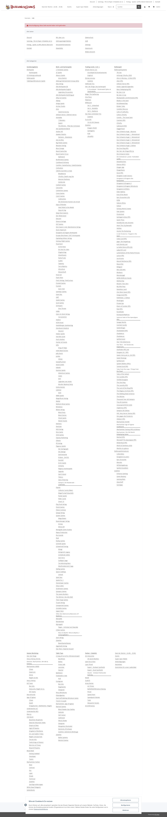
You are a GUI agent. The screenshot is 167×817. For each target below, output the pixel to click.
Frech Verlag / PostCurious (64, 280)
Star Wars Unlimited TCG (93, 114)
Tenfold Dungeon (122, 380)
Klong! (60, 549)
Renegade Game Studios (64, 529)
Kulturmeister (60, 387)
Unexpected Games (62, 605)
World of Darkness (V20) (124, 445)
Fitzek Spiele (62, 418)
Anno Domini (62, 78)
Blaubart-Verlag (61, 145)
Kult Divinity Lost (122, 244)
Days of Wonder (61, 204)
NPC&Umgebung (122, 465)
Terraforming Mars (64, 563)
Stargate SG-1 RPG (122, 352)
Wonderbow (60, 621)
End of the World (122, 194)
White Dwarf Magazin (34, 787)
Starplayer (32, 756)
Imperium (32, 672)
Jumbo (58, 356)
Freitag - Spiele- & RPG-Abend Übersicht (139, 2)
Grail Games (60, 303)
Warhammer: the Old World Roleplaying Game (126, 433)
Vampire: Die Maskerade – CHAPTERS (66, 484)
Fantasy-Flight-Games (63, 241)
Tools (89, 700)
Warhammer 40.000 (123, 422)
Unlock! (60, 574)
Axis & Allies (60, 140)
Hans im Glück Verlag (63, 314)
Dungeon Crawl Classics (124, 176)
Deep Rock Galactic (62, 213)
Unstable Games (61, 608)
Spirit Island (62, 474)
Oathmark (61, 718)
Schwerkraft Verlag (62, 546)
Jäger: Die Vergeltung (123, 241)
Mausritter (120, 264)
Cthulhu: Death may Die (66, 176)
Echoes (60, 524)
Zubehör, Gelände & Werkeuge (68, 732)
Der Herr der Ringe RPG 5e (125, 151)
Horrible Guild (60, 336)
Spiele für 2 (59, 580)
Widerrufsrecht (90, 52)
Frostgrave (59, 681)
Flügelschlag (62, 252)
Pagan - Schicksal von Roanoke (68, 627)
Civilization (59, 168)
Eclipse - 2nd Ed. (63, 457)
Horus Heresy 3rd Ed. (33, 659)
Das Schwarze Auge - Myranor (126, 131)
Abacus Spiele (60, 75)
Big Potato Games (61, 143)
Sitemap (87, 45)
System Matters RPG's (124, 363)
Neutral (60, 670)
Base (30, 765)
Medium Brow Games (63, 404)
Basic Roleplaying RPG (124, 89)
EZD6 (118, 200)
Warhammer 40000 (33, 666)
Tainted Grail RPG (122, 366)
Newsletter (59, 48)
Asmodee (59, 117)
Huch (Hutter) (60, 339)
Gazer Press (120, 220)
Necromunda (31, 694)
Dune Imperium (61, 230)
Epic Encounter (121, 459)
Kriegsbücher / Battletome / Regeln (40, 706)
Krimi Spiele (62, 463)
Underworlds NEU (32, 711)
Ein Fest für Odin (63, 249)
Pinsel (89, 692)
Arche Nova (62, 247)
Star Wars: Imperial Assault (65, 649)
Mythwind (61, 157)
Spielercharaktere (122, 468)
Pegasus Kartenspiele (65, 468)
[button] (145, 6)
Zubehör (58, 640)
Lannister (61, 667)
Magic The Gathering (92, 94)
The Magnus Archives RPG (125, 391)
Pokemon (88, 100)
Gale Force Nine (90, 662)
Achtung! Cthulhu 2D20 (124, 75)
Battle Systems (63, 737)
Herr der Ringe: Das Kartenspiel (95, 86)
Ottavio (58, 440)
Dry (30, 770)
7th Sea (119, 72)
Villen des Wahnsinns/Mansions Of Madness (67, 615)
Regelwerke (62, 687)
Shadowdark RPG (122, 331)
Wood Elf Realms (34, 748)
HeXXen (119, 228)
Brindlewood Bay (122, 103)
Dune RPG (120, 173)
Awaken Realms (61, 134)
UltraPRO (90, 136)
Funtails (58, 286)
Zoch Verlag (59, 637)
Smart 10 (61, 501)
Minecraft (61, 527)
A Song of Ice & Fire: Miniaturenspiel (68, 656)
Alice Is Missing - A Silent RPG (126, 78)
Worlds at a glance (123, 448)
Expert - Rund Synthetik (95, 670)
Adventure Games (64, 373)
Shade (31, 776)
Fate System (120, 211)
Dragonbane (121, 170)
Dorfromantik (62, 454)
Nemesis (59, 424)
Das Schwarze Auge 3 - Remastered (128, 140)
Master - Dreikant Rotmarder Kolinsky (96, 674)
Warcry (29, 714)
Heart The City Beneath (124, 225)
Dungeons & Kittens (123, 189)
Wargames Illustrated (65, 726)
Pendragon (120, 300)
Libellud (58, 390)
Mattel (58, 401)
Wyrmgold (59, 624)
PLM (88, 133)
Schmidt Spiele (61, 544)
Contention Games (62, 190)
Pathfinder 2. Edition (123, 298)
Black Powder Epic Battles (66, 709)
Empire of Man (34, 725)
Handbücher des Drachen (125, 223)
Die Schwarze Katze (123, 154)
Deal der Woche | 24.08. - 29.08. (125, 653)
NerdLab (59, 426)
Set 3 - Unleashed (93, 105)
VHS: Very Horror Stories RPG (126, 413)
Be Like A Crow (121, 95)
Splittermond (121, 339)
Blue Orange (60, 148)
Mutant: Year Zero (122, 284)
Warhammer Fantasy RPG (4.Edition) (128, 429)
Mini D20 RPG (121, 270)
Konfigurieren (125, 805)
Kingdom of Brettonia (36, 731)
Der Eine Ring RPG (122, 148)
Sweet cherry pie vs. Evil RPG (126, 355)
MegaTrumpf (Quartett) (65, 493)
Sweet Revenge (121, 358)
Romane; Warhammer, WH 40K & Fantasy (37, 663)
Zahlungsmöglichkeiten (63, 41)
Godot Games (60, 300)
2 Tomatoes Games (62, 70)
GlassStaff (120, 482)
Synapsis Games (61, 591)
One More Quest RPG (123, 292)
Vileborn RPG (121, 419)
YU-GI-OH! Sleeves (93, 122)
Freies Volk (61, 664)
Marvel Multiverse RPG (124, 261)
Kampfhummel (61, 362)
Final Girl (59, 275)
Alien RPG (120, 81)
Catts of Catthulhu (122, 112)
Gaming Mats (121, 479)
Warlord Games (61, 706)
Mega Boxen (62, 518)
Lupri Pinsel (89, 664)
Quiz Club (61, 289)
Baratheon (61, 659)
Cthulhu (119, 123)
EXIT (59, 379)
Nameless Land (122, 289)
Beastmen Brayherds (36, 720)
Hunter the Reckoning (124, 231)
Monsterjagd (121, 275)
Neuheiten (118, 664)
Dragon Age (120, 167)
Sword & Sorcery (63, 112)
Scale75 (87, 680)
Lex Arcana (120, 258)
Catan (60, 376)
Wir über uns (60, 37)
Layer (31, 773)
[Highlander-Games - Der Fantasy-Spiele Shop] (20, 7)
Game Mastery (121, 476)
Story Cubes (60, 586)
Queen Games (60, 515)
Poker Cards (62, 499)
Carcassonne (62, 317)
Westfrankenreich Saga (65, 566)
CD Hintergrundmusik (34, 75)
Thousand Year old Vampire (126, 399)
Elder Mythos (121, 192)
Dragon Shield (92, 128)
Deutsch (61, 331)
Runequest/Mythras (123, 314)
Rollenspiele (31, 78)
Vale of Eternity (63, 480)
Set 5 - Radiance (92, 111)
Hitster (60, 359)
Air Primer (90, 686)
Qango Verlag (60, 513)
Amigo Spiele (60, 103)
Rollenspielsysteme (120, 70)
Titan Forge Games (62, 600)
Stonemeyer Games (62, 583)
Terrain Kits (33, 739)
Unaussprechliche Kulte (124, 405)
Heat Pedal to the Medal (66, 207)
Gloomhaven (62, 255)
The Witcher (120, 396)
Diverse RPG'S (121, 164)
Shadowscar (120, 336)
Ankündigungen (120, 662)
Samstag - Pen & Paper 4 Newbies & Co (110, 2)
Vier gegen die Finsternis (125, 416)
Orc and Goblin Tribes (36, 734)
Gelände (61, 712)
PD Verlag (59, 443)
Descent (58, 218)
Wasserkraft (62, 272)
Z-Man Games (60, 630)
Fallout (119, 206)
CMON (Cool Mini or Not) (64, 171)
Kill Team (30, 683)
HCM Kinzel (59, 322)
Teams (31, 759)
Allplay (58, 101)
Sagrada (61, 471)
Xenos (31, 675)
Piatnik (58, 487)
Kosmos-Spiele (60, 370)
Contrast (32, 767)
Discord (92, 2)
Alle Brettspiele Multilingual (65, 95)
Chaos (31, 669)
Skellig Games (60, 569)
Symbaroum (120, 361)
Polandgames (60, 695)
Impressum (88, 48)
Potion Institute (61, 510)
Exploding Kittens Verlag (64, 238)
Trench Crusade (61, 701)
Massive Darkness (64, 179)
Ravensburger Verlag (62, 521)
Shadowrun (120, 333)
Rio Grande (59, 535)
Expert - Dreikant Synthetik (96, 667)
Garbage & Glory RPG (123, 217)
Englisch (90, 75)
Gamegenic (91, 131)
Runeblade (120, 312)
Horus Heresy (31, 680)
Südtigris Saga (63, 560)
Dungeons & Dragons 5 (124, 183)
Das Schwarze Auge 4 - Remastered (128, 143)
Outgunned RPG (122, 295)
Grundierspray (90, 706)
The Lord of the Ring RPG (125, 388)
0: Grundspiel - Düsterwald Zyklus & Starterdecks (99, 90)
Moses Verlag (60, 409)
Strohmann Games (62, 588)
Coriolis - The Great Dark (124, 117)
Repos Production (61, 532)
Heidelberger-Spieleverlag (64, 325)
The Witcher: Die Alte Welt (64, 597)
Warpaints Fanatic (93, 703)
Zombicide (61, 182)
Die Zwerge (62, 452)
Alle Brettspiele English (63, 89)
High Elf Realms (34, 728)
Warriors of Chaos (35, 745)
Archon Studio (60, 106)
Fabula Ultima (121, 203)
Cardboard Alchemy (62, 162)
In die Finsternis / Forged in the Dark (127, 235)
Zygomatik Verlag (61, 646)
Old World (30, 717)
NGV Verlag (59, 429)
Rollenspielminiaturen (121, 451)
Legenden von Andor (65, 381)
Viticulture (61, 269)
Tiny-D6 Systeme (122, 402)
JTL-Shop (157, 814)
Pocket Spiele (62, 496)
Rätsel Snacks (62, 421)
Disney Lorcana (90, 78)
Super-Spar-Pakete (121, 659)
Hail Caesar (62, 715)
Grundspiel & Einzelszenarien (97, 72)
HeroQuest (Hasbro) (62, 328)
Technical (32, 779)
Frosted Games (61, 283)
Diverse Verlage (61, 221)
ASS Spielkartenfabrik (63, 129)
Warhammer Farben (33, 762)
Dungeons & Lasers (123, 457)
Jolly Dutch (59, 353)
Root (57, 538)
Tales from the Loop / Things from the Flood (128, 370)
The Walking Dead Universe (125, 394)
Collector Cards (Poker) (65, 490)
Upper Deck (59, 611)
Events (117, 656)
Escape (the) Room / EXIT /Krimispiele (68, 235)
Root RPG (120, 309)
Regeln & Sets (33, 678)
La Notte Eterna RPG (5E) (124, 247)
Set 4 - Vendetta (92, 108)
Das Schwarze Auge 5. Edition (126, 145)
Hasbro (58, 320)
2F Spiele (59, 72)
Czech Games (60, 196)
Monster (119, 462)
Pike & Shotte (62, 720)
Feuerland (59, 244)
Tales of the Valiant (123, 374)
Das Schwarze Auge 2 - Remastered (128, 137)
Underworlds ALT (32, 708)
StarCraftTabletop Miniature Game (67, 698)
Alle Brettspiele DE (62, 86)
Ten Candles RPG (122, 377)
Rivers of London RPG (123, 306)
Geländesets (31, 790)
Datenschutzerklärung (41, 809)
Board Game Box (61, 151)
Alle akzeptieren (125, 800)
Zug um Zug (62, 210)
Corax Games (60, 193)
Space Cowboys (61, 572)
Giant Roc (59, 294)
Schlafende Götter (64, 555)
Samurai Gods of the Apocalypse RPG (127, 318)
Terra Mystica (62, 266)
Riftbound (88, 103)
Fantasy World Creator (124, 209)
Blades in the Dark (123, 101)
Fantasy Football (34, 753)
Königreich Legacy (64, 552)
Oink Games (60, 435)
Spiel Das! (59, 577)
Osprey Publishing (62, 438)
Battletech (59, 673)
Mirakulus (59, 407)
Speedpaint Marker (93, 697)
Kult (59, 678)
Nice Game (59, 432)
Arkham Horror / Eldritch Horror (66, 115)
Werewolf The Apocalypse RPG (126, 440)
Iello (57, 345)
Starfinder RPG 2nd (123, 349)
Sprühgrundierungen (36, 784)
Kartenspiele (33, 72)
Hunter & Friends (61, 342)
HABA (58, 311)
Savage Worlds (121, 322)
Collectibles (120, 454)
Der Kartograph (63, 449)
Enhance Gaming (122, 474)
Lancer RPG (120, 255)
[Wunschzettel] (149, 6)
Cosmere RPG (121, 120)
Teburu (60, 477)
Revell (87, 678)
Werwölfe (59, 619)
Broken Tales (121, 106)
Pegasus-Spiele (61, 446)
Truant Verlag (60, 603)
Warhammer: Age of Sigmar (65, 704)
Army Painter (89, 683)
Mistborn (120, 272)
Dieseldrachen (121, 162)
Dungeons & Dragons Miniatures (127, 186)
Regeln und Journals (35, 737)
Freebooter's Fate (61, 676)
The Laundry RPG (122, 385)
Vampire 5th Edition (123, 410)
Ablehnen (125, 810)
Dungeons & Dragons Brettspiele (66, 233)
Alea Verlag (59, 84)
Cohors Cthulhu (122, 115)
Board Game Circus (62, 154)
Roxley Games (60, 541)
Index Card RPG (122, 239)
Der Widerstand (61, 216)
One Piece (88, 97)
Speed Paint (91, 694)
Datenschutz (89, 37)
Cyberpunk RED (122, 126)
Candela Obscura (122, 109)
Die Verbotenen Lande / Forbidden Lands (128, 158)
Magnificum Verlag (62, 398)
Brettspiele (30, 70)
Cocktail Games (61, 185)
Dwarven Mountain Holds (37, 723)
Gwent (60, 123)
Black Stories (62, 415)
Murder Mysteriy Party (65, 384)
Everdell (60, 460)
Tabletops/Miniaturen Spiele (36, 81)
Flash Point (59, 277)
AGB (86, 41)
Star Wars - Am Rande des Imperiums (125, 346)
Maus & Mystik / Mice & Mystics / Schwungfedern (69, 634)
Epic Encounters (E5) (123, 197)
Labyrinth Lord (121, 250)
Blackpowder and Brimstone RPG (127, 98)
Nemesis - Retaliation (65, 137)
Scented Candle (122, 325)
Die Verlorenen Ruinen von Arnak (69, 202)
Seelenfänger (121, 328)
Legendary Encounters (65, 92)
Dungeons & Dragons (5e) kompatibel (125, 179)
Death (31, 703)
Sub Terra (61, 558)
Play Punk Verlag (61, 504)
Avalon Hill (59, 131)
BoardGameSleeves (64, 643)
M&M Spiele (60, 395)
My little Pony (121, 286)
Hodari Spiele (60, 334)
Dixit (59, 393)
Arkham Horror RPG (123, 84)
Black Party (61, 412)
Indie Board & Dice (62, 350)
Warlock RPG (121, 437)
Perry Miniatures (61, 692)
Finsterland (120, 214)
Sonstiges (120, 485)
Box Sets (32, 686)
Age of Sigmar (31, 697)
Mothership (120, 281)
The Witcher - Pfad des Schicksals (69, 126)
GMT (57, 297)
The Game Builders (62, 594)
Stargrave (61, 690)
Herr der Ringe (31, 656)
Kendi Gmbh (60, 365)
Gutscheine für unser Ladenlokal (125, 667)
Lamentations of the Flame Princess (128, 253)
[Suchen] (139, 7)
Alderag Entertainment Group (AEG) (67, 81)
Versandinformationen (63, 45)
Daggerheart (121, 129)
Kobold (58, 367)
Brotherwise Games (62, 159)
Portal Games (60, 507)
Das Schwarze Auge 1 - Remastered (128, 134)
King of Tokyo (62, 348)
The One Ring (121, 382)
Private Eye (120, 303)
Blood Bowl (30, 751)
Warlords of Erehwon (65, 729)
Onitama (61, 466)
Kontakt (157, 2)
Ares (57, 109)
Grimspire (59, 306)
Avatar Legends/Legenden (125, 86)
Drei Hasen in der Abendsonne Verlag (68, 227)
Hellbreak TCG (89, 84)
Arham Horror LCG (91, 70)
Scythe (60, 261)
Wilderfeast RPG (122, 443)
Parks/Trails (62, 258)
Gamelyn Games (61, 292)
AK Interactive (89, 656)
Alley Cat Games (61, 98)
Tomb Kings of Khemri (36, 742)
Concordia (59, 188)
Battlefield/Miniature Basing (96, 689)
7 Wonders (61, 120)
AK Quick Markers (93, 659)
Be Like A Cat (121, 92)
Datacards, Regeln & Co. (37, 689)
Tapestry (61, 263)
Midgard (119, 267)
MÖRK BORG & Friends (124, 278)
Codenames (62, 199)
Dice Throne (62, 308)
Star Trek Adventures (123, 342)
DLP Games (59, 224)
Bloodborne (62, 174)
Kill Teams (32, 692)
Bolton (60, 662)
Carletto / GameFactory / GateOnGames (68, 165)
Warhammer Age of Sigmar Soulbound (125, 426)
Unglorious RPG (122, 408)
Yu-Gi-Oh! (88, 119)
